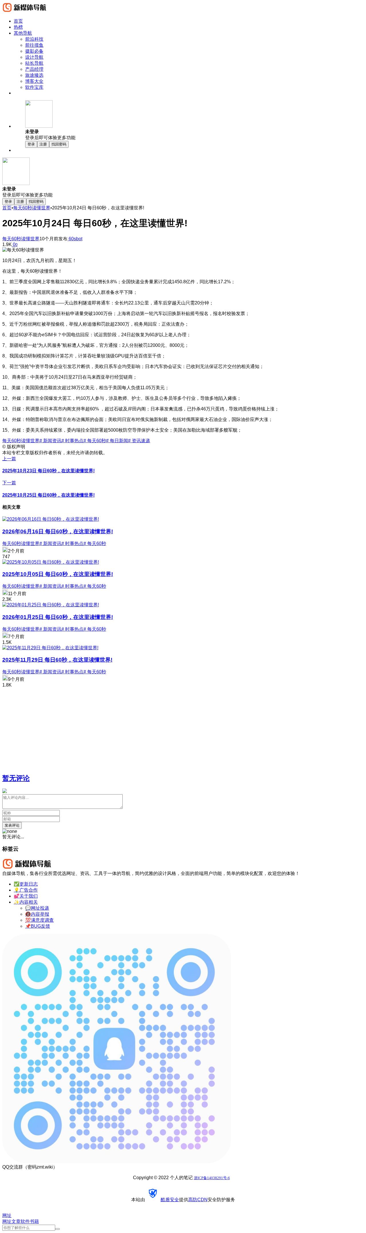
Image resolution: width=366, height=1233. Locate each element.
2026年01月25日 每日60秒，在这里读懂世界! (57, 617)
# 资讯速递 (139, 440)
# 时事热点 (72, 440)
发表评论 (12, 825)
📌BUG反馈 (37, 926)
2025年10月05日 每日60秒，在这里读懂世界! (57, 574)
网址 (6, 1221)
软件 (25, 1221)
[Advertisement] (173, 728)
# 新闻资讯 (50, 440)
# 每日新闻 (117, 440)
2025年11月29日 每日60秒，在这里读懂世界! (57, 660)
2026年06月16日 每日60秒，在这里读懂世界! (57, 531)
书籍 (34, 1221)
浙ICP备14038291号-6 (212, 1178)
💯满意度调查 (39, 920)
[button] (194, 120)
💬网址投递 (37, 908)
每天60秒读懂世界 (31, 207)
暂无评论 (16, 778)
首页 (6, 207)
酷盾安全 (170, 1199)
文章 (16, 1221)
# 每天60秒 (94, 440)
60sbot (74, 238)
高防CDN (198, 1199)
